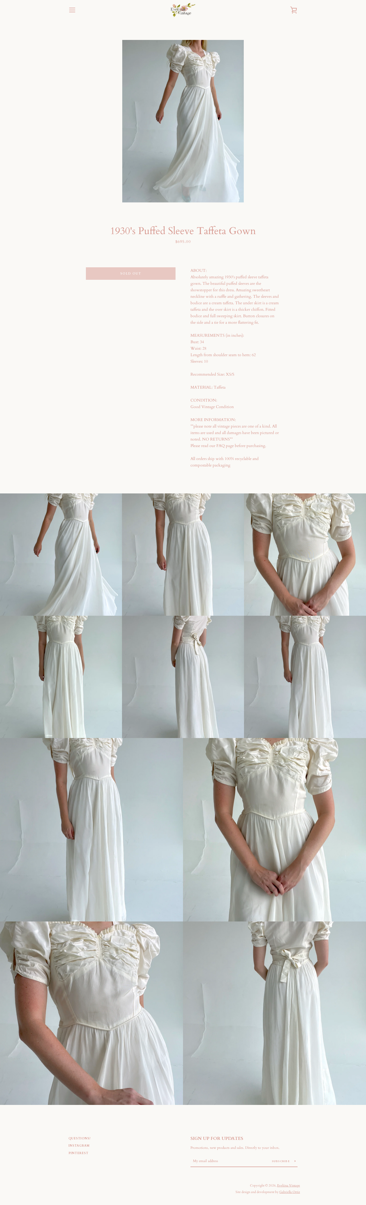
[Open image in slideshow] (183, 121)
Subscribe (281, 1161)
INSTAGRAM (79, 1146)
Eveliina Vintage (288, 1185)
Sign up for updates (216, 1138)
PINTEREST (78, 1153)
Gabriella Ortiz (289, 1192)
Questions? (79, 1138)
